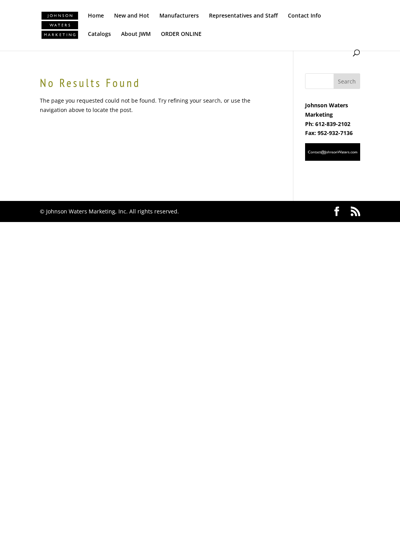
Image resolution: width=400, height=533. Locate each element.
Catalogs (99, 34)
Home (96, 16)
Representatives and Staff (243, 16)
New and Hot (131, 16)
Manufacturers (179, 16)
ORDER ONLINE (181, 34)
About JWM (136, 34)
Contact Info (304, 16)
